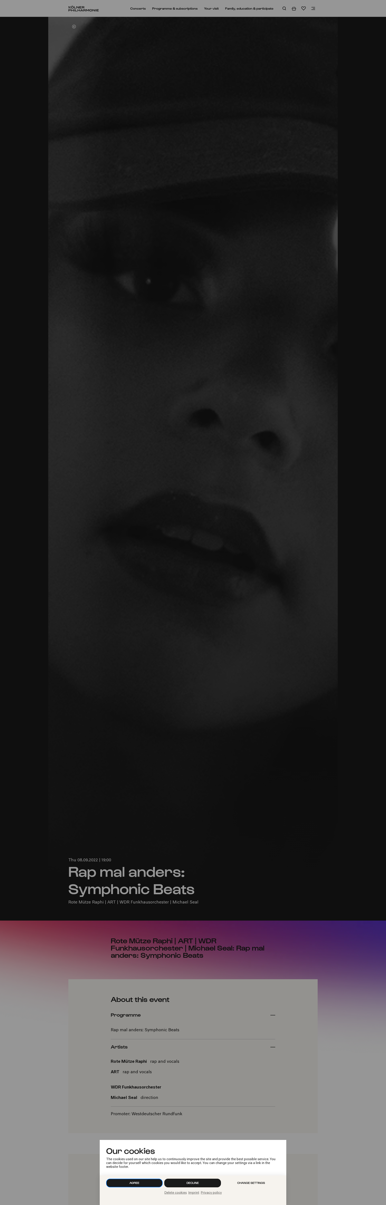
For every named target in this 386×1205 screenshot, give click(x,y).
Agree (134, 1183)
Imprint (193, 1193)
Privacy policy (211, 1193)
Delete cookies (175, 1193)
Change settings (251, 1183)
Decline (193, 1183)
